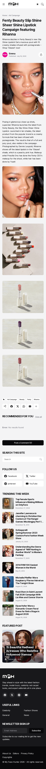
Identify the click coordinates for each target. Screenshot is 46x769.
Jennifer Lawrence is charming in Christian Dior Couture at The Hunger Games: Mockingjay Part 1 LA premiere (29, 517)
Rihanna (36, 399)
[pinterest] (19, 695)
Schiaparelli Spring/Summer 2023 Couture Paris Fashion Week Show (29, 534)
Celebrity (6, 710)
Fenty (29, 399)
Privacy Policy (27, 753)
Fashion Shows (31, 710)
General (5, 715)
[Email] (30, 406)
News (26, 715)
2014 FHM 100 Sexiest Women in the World (27, 566)
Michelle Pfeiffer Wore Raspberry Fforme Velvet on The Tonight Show (29, 580)
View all (38, 417)
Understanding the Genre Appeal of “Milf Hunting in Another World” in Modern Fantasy (29, 551)
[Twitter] (17, 406)
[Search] (42, 4)
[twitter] (12, 695)
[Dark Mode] (37, 4)
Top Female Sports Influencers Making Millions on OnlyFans (29, 502)
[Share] (41, 54)
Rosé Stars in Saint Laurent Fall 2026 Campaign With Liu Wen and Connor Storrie (29, 595)
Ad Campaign (14, 15)
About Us (6, 753)
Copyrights (7, 757)
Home (4, 15)
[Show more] (36, 406)
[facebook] (5, 695)
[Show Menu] (3, 4)
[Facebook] (11, 406)
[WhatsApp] (23, 406)
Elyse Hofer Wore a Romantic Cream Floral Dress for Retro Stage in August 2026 (27, 610)
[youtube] (26, 695)
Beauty (22, 399)
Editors (16, 753)
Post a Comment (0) (23, 443)
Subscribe (36, 730)
